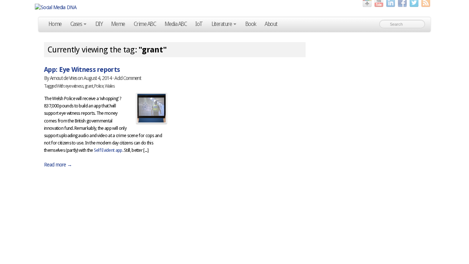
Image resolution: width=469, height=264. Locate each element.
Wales (110, 86)
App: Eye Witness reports (82, 69)
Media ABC (176, 24)
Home (55, 24)
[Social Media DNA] (234, 7)
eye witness (74, 86)
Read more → (58, 165)
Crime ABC (145, 24)
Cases (76, 24)
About (271, 24)
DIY (98, 24)
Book (250, 24)
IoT (198, 24)
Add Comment (127, 78)
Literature (221, 24)
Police (99, 86)
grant (89, 86)
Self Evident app (108, 150)
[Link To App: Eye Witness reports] (151, 108)
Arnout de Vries (63, 78)
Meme (118, 24)
